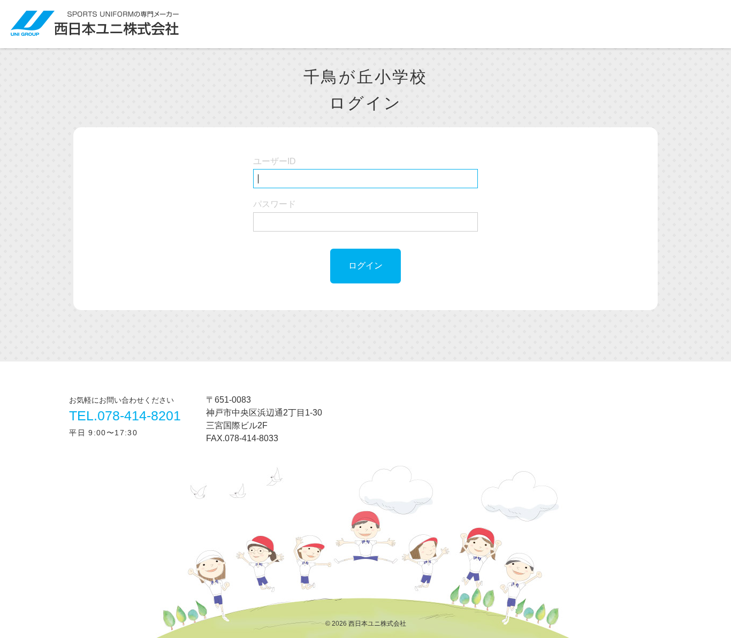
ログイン (365, 265)
